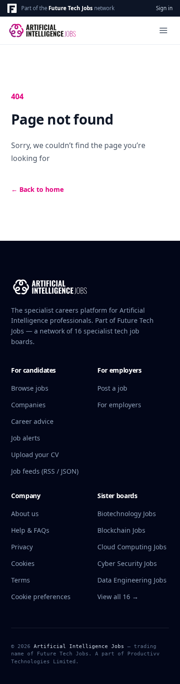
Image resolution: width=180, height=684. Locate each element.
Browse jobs (29, 388)
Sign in (164, 8)
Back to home (37, 189)
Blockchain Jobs (121, 530)
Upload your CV (35, 454)
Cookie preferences (41, 596)
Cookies (23, 563)
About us (25, 513)
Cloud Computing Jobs (132, 546)
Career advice (32, 421)
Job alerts (25, 438)
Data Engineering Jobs (132, 580)
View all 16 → (117, 596)
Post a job (112, 388)
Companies (28, 404)
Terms (20, 580)
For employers (119, 404)
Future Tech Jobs (70, 8)
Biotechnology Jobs (126, 513)
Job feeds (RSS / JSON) (44, 471)
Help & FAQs (30, 530)
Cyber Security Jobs (127, 563)
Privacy (22, 546)
